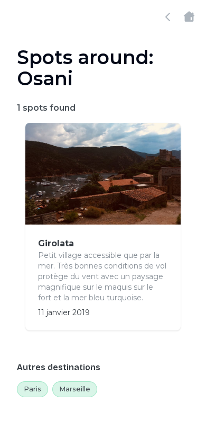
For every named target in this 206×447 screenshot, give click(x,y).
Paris (32, 389)
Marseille (74, 389)
